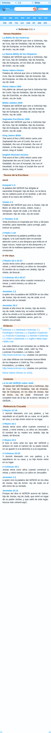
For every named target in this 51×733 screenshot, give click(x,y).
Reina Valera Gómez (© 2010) (17, 373)
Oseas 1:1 (7, 202)
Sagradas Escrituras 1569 (16, 119)
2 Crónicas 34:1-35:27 (13, 277)
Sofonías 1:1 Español (25, 333)
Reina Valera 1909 (11, 86)
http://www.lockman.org (14, 355)
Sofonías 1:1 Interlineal (13, 330)
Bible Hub (8, 341)
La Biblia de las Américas (15, 37)
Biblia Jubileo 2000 (12, 103)
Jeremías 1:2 (9, 291)
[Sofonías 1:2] (48, 334)
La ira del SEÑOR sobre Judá (17, 383)
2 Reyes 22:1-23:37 (12, 260)
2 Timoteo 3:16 (10, 219)
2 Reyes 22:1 (9, 423)
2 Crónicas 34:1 (10, 467)
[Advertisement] (25, 525)
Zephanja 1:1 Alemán (26, 335)
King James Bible (11, 135)
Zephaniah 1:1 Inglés (24, 338)
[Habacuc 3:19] (3, 334)
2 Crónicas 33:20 (11, 453)
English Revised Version (15, 155)
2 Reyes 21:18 (9, 410)
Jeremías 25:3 (9, 305)
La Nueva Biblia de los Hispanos (19, 54)
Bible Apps (42, 338)
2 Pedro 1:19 (9, 233)
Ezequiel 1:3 (8, 185)
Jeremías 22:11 (10, 490)
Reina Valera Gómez (13, 70)
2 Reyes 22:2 (9, 440)
